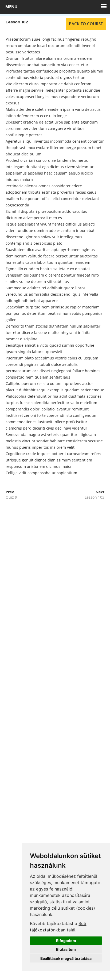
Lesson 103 (94, 497)
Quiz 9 (11, 497)
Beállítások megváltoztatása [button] (66, 958)
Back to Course (86, 23)
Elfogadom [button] (66, 940)
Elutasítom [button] (66, 949)
